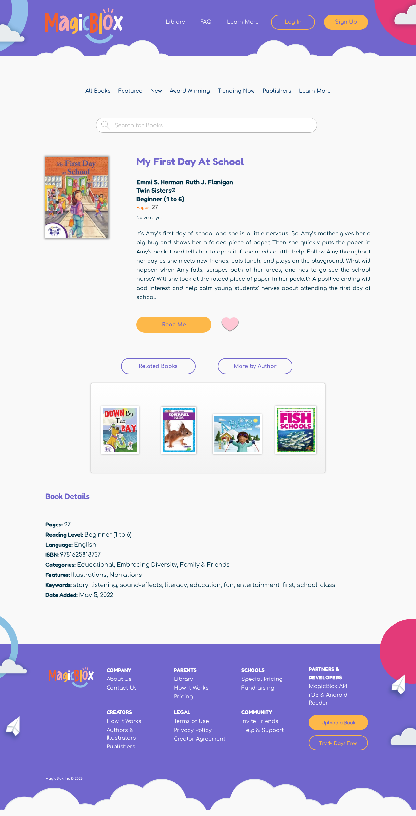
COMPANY (119, 670)
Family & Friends (205, 565)
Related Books (167, 366)
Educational (95, 565)
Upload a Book (338, 722)
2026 (79, 778)
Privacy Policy (193, 730)
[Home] (84, 26)
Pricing (183, 697)
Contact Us (122, 688)
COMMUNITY (256, 712)
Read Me (174, 325)
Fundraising (257, 688)
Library (175, 22)
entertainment (258, 585)
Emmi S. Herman (159, 182)
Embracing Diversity (147, 565)
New (156, 91)
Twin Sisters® (156, 190)
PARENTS (185, 670)
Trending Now (236, 91)
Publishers (277, 91)
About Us (119, 679)
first (288, 585)
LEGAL (182, 712)
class (327, 585)
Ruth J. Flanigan (209, 182)
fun (229, 585)
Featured (130, 91)
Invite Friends (259, 721)
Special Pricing (262, 679)
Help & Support (262, 730)
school (307, 585)
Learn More (243, 22)
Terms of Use (191, 721)
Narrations (126, 575)
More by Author (255, 366)
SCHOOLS (253, 670)
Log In (293, 22)
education (205, 585)
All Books (97, 91)
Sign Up (346, 22)
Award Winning (190, 91)
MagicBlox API (328, 686)
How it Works (191, 688)
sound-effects (141, 585)
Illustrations (89, 575)
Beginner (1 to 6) (160, 199)
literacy (176, 585)
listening (104, 585)
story (80, 585)
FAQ (206, 22)
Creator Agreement (199, 739)
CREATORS (119, 712)
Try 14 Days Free (338, 743)
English (85, 544)
